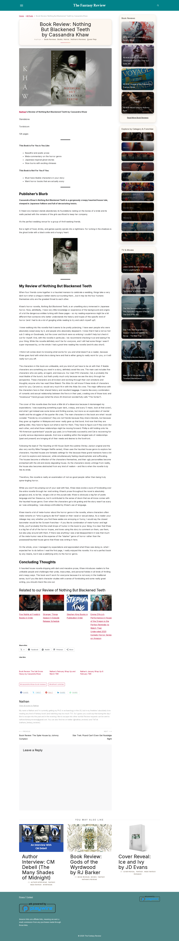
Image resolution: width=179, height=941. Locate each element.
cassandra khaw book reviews (33, 684)
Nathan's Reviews (78, 39)
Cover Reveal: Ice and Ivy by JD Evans (134, 861)
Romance (138, 874)
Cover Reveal (129, 872)
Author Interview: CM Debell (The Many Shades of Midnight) (38, 867)
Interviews (47, 885)
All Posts (29, 16)
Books (59, 39)
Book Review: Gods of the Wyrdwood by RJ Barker (86, 864)
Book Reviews (50, 39)
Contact (30, 897)
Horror (66, 39)
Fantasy (51, 882)
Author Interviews (39, 882)
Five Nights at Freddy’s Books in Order (29, 616)
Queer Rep (91, 39)
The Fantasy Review (89, 5)
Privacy (22, 897)
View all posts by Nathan (29, 706)
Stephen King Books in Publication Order (77, 616)
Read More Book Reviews (137, 118)
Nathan (37, 39)
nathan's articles (57, 684)
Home (21, 16)
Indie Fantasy (36, 885)
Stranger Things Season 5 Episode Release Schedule (51, 617)
